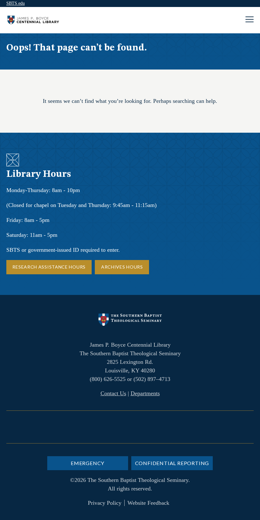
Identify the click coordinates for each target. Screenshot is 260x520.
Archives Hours (122, 267)
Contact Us (113, 393)
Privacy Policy (104, 503)
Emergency (87, 463)
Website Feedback (148, 503)
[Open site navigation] (249, 20)
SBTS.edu (15, 3)
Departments (145, 393)
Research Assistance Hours (49, 267)
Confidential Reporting (172, 463)
